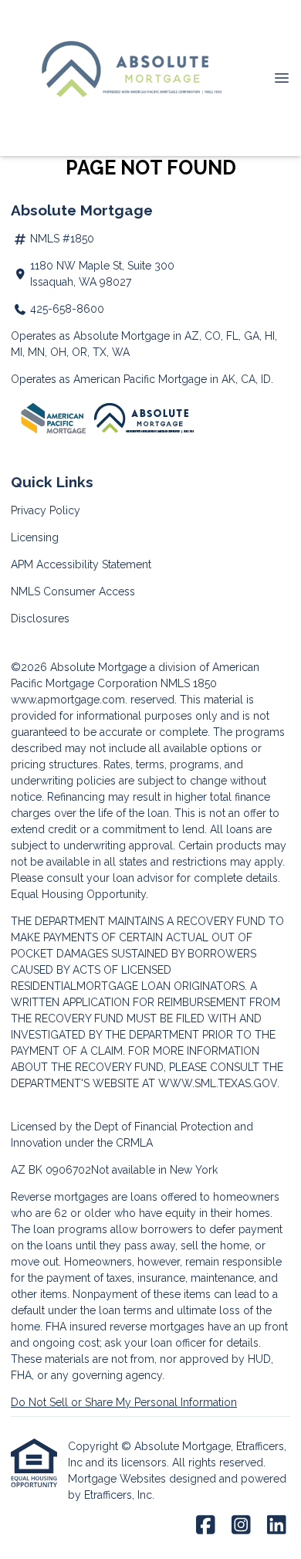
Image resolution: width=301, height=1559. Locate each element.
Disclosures (40, 618)
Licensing (35, 537)
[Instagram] (241, 1525)
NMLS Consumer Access (73, 591)
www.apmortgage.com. (69, 699)
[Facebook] (205, 1525)
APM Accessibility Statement (81, 564)
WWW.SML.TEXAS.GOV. (218, 1083)
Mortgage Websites (118, 1479)
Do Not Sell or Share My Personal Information (124, 1402)
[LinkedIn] (276, 1525)
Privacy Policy (45, 510)
